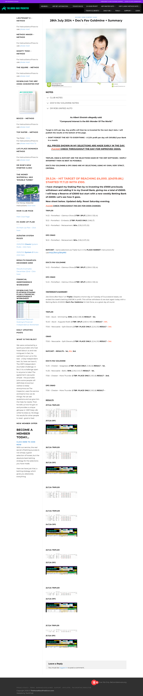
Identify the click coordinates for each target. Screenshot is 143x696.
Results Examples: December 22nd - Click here (26, 271)
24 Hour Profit (92, 6)
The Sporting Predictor (81, 687)
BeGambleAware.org (118, 682)
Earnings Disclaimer (44, 687)
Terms (32, 687)
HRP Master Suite (107, 6)
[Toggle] (48, 98)
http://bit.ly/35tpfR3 (57, 253)
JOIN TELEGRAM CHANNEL (12, 1)
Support (127, 11)
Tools (117, 11)
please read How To (28, 143)
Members (44, 6)
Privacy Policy (23, 687)
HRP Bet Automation (60, 6)
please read (25, 29)
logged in (63, 668)
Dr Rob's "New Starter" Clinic (86, 17)
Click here (31, 206)
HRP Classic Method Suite (128, 6)
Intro (28, 138)
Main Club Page (23, 217)
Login (138, 11)
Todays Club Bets (92, 11)
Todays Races (78, 6)
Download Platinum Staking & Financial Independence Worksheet (28, 322)
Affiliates (66, 687)
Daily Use (107, 11)
